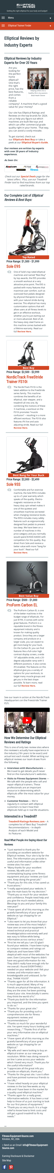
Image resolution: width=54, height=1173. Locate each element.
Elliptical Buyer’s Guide (35, 142)
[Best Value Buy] (27, 579)
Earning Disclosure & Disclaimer (18, 1155)
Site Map (6, 1160)
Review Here (20, 427)
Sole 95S (13, 484)
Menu (11, 17)
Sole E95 (13, 266)
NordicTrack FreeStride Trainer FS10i (24, 379)
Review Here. (28, 685)
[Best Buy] (27, 354)
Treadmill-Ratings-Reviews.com (27, 821)
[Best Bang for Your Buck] (27, 456)
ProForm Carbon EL (21, 605)
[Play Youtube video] (27, 720)
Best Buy (30, 139)
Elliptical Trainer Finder (19, 25)
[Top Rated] (27, 234)
